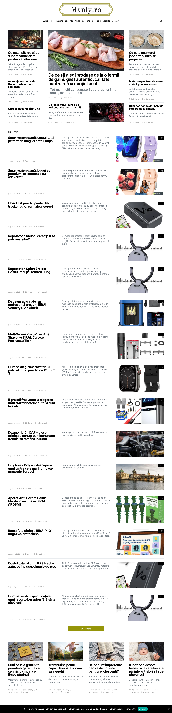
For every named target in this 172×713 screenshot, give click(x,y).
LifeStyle (69, 21)
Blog (161, 138)
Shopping (96, 21)
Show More (86, 629)
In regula (142, 709)
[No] (168, 709)
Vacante (106, 21)
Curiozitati (47, 21)
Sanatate (86, 21)
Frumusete (58, 21)
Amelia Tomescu (14, 690)
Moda (77, 21)
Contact (115, 21)
